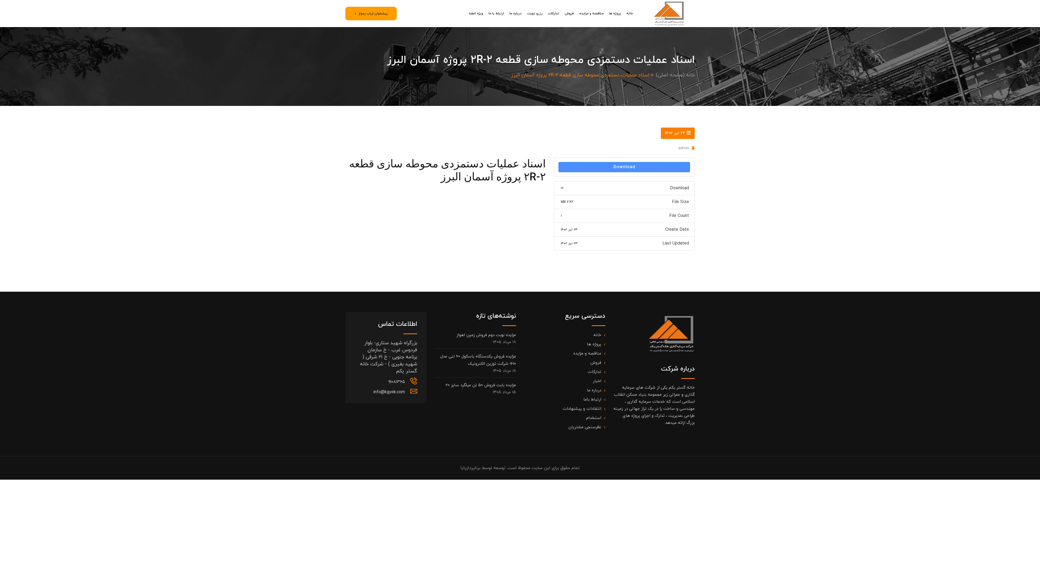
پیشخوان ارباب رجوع (373, 13)
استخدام (593, 418)
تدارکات (553, 13)
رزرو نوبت (534, 13)
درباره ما (515, 13)
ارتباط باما (592, 399)
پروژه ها (615, 13)
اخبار (597, 381)
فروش (569, 13)
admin (683, 148)
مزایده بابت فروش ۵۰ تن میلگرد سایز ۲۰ (481, 385)
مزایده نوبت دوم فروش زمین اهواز (486, 335)
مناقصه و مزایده (591, 13)
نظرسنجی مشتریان (584, 427)
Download (624, 167)
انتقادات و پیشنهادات (582, 409)
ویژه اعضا (476, 13)
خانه (629, 13)
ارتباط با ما (496, 13)
